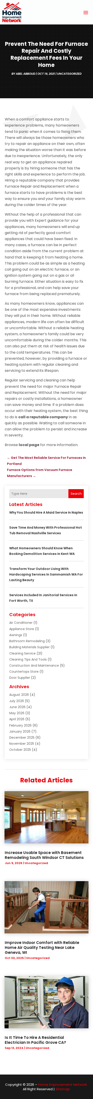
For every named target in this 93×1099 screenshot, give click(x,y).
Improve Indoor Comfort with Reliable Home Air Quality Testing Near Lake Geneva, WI (42, 947)
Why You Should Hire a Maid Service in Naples (46, 512)
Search (76, 493)
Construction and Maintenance (34, 665)
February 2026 (20, 725)
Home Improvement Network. (63, 1084)
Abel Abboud (25, 74)
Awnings (15, 635)
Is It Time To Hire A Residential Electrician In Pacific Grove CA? (35, 1040)
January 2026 (19, 731)
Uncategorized (69, 74)
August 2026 (19, 694)
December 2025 (22, 737)
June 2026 (17, 707)
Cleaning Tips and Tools (28, 659)
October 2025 (20, 749)
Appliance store (21, 629)
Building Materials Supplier (29, 647)
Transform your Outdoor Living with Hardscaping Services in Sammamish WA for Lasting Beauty (46, 574)
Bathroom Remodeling (27, 641)
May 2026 (16, 713)
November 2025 (21, 743)
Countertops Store (24, 671)
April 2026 (16, 719)
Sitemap (63, 1089)
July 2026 (16, 701)
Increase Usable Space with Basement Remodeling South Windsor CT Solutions (44, 855)
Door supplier (19, 677)
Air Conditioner (21, 622)
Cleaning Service (22, 653)
